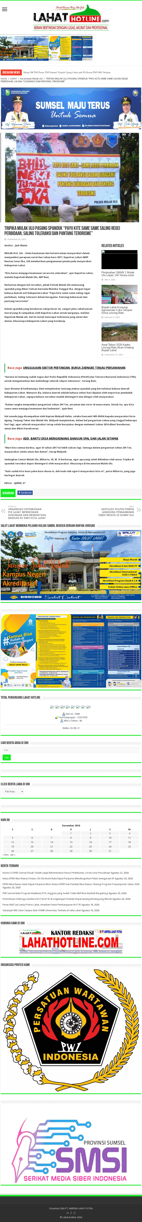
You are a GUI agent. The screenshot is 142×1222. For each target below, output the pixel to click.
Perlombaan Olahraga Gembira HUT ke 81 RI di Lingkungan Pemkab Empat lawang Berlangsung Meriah (57, 899)
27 (32, 851)
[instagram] (74, 1213)
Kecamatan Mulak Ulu (31, 78)
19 (12, 846)
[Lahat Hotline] (71, 16)
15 (71, 842)
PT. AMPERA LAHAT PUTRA (79, 1208)
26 (12, 851)
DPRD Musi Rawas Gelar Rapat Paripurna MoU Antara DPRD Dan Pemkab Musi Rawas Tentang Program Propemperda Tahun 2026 (71, 884)
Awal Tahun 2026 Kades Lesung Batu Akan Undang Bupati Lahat (118, 347)
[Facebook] (71, 1213)
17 (110, 842)
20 (32, 846)
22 (71, 846)
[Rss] (67, 1213)
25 (129, 846)
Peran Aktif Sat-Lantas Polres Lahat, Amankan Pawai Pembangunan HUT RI (42, 904)
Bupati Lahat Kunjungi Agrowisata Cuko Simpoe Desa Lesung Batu (117, 310)
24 (110, 846)
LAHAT (13, 78)
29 (71, 851)
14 (51, 842)
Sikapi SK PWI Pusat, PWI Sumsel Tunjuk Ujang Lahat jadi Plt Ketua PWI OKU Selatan (67, 72)
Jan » (12, 854)
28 (51, 851)
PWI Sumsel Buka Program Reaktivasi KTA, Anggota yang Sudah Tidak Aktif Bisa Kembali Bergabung (55, 893)
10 (110, 837)
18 (129, 842)
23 (90, 846)
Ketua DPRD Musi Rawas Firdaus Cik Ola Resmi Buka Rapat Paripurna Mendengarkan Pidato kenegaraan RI (58, 878)
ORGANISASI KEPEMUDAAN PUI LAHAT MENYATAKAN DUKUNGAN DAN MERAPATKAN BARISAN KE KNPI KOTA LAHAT (27, 512)
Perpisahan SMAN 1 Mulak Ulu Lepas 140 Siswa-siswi (118, 274)
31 (110, 851)
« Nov (6, 854)
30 (90, 851)
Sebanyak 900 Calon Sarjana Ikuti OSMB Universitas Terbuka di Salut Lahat (42, 910)
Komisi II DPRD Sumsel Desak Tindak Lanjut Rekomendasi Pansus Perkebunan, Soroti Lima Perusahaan (56, 872)
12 (12, 842)
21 (51, 846)
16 (90, 842)
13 (32, 842)
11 (129, 837)
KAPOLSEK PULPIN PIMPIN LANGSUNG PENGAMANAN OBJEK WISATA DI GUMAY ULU (116, 511)
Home (4, 78)
